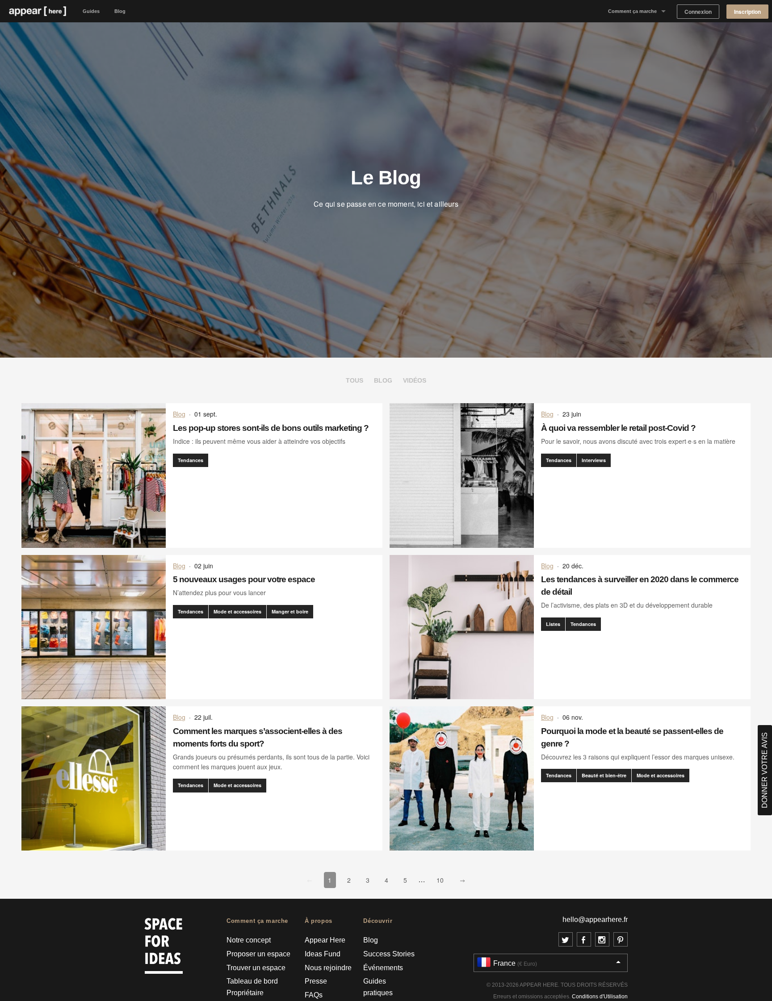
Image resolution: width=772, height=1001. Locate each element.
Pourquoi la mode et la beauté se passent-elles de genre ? (632, 737)
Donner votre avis (764, 770)
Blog (120, 11)
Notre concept (249, 940)
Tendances (190, 460)
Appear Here (325, 940)
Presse (316, 981)
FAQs (314, 995)
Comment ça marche (632, 11)
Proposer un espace (258, 954)
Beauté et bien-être (604, 775)
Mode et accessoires (237, 611)
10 (442, 879)
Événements (383, 968)
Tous (354, 380)
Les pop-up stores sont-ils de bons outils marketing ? (271, 428)
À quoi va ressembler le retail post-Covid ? (618, 428)
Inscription (747, 12)
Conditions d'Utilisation (600, 996)
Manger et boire (290, 611)
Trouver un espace (256, 968)
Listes (553, 624)
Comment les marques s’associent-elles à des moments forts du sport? (257, 737)
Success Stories (389, 954)
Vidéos (414, 380)
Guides (91, 11)
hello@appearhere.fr (595, 919)
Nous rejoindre (328, 968)
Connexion (698, 12)
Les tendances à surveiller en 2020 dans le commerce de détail (639, 585)
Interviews (594, 460)
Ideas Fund (322, 954)
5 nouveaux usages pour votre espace (244, 579)
